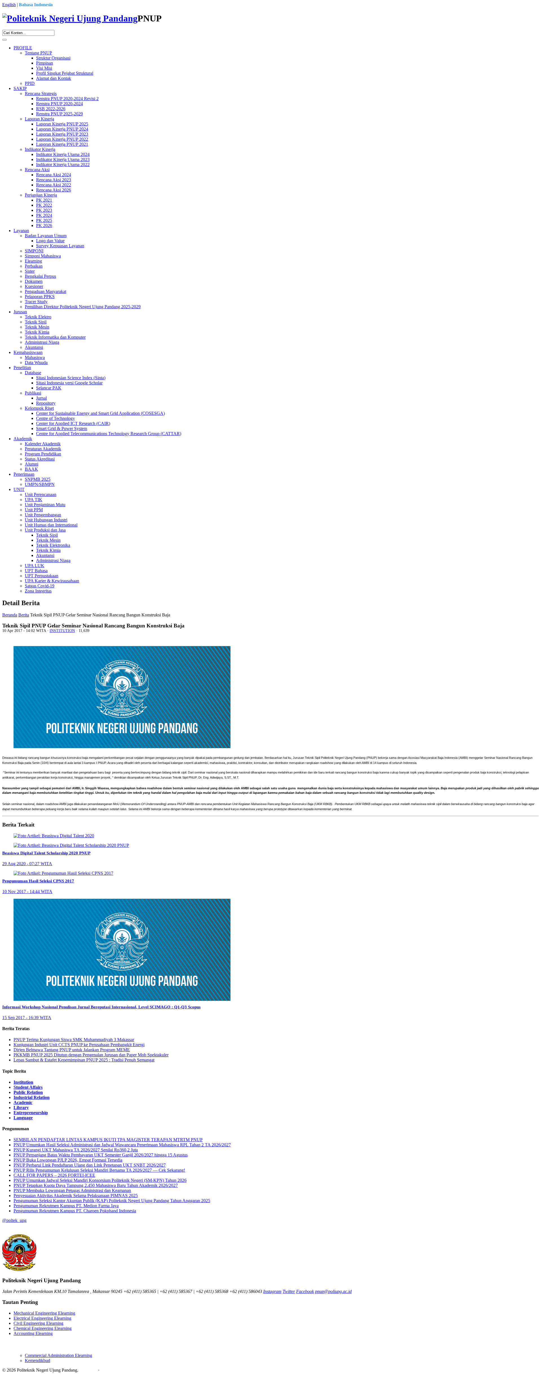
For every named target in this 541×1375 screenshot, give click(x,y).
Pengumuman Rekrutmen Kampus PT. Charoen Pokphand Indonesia (75, 1210)
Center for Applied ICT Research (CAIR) (73, 423)
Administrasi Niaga (42, 342)
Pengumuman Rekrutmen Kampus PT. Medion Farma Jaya (66, 1205)
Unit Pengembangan (43, 514)
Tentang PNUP (38, 52)
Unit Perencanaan (40, 494)
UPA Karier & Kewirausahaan (52, 580)
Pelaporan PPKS (40, 296)
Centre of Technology (55, 418)
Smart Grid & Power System (61, 428)
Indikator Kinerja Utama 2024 (63, 154)
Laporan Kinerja (39, 118)
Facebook (305, 1291)
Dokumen (34, 281)
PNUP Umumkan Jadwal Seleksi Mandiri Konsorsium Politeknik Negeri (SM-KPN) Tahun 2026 (100, 1180)
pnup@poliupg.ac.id (333, 1291)
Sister (30, 271)
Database (33, 372)
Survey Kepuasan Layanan (60, 245)
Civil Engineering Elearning (38, 1323)
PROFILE (23, 47)
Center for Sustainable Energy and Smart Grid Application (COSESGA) (100, 413)
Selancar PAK (48, 387)
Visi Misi (44, 68)
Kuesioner (34, 286)
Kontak (107, 1370)
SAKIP (20, 88)
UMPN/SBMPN (40, 484)
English (9, 4)
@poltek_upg (14, 1220)
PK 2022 (44, 205)
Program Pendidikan (43, 453)
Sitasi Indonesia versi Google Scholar (69, 382)
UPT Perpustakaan (41, 575)
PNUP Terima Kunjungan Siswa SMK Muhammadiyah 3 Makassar (74, 1039)
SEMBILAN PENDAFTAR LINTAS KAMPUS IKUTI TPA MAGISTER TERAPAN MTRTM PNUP (108, 1139)
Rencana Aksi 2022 (53, 184)
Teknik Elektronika (53, 545)
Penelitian (22, 367)
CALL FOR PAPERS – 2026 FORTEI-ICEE (54, 1175)
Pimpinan (44, 63)
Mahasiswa (35, 357)
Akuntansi (34, 347)
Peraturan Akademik (43, 448)
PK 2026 (44, 225)
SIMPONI (34, 250)
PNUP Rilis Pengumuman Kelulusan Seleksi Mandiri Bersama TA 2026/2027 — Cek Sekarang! (99, 1170)
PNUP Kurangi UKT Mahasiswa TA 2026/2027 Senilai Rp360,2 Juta (76, 1149)
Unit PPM (34, 509)
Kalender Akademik (43, 443)
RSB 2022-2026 (50, 108)
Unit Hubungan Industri (46, 519)
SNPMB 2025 (37, 479)
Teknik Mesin (37, 327)
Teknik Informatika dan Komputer (55, 337)
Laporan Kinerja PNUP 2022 (62, 139)
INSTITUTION (62, 631)
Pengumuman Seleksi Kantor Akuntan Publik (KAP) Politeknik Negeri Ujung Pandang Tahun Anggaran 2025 (112, 1200)
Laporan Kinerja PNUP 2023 (62, 134)
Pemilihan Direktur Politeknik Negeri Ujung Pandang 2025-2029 (83, 306)
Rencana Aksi (37, 169)
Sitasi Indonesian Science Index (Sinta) (70, 377)
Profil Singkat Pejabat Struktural (64, 73)
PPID (30, 83)
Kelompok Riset (39, 408)
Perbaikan (34, 266)
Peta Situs (88, 1370)
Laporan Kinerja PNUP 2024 (62, 129)
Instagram (272, 1291)
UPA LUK (34, 565)
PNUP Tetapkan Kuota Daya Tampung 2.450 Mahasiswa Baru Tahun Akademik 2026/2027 (96, 1185)
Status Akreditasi (40, 459)
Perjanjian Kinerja (41, 195)
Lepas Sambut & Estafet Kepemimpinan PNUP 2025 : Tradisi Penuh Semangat (84, 1059)
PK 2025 (44, 220)
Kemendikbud (37, 1360)
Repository (46, 403)
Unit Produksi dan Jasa (45, 530)
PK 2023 (44, 210)
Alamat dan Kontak (53, 78)
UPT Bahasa (36, 570)
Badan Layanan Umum (45, 235)
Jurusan (20, 311)
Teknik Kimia (37, 332)
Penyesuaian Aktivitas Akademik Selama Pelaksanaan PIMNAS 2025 (76, 1195)
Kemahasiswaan (28, 352)
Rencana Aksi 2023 (53, 179)
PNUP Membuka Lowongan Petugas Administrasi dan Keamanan (72, 1190)
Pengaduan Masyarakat (45, 291)
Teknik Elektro (38, 316)
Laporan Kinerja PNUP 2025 (62, 124)
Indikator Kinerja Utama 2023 (63, 159)
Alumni (31, 464)
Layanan (21, 230)
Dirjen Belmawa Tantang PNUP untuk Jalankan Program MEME (72, 1049)
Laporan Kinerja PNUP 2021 (62, 144)
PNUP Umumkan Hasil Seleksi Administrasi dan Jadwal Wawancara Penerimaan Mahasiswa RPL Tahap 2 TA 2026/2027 (122, 1144)
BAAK (31, 469)
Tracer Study (36, 301)
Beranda (9, 614)
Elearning (33, 261)
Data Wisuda (36, 362)
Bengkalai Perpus (40, 276)
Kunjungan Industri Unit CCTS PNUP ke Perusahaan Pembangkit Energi (79, 1044)
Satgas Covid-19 (39, 585)
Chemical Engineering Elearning (43, 1328)
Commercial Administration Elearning (58, 1355)
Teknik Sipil (35, 321)
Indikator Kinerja (40, 149)
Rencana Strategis (41, 93)
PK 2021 (44, 200)
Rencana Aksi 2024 (53, 174)
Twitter (289, 1291)
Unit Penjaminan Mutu (45, 504)
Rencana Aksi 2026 (53, 190)
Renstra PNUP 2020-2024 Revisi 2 (67, 98)
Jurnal (41, 398)
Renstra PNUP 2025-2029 (59, 113)
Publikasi (33, 393)
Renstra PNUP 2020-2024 (59, 103)
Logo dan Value (50, 240)
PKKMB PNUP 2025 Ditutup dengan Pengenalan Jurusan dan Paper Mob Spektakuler (91, 1054)
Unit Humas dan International (51, 525)
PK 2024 (44, 215)
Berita (23, 614)
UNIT (19, 489)
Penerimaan (24, 474)
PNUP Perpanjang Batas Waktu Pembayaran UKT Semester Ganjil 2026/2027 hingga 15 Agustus (101, 1155)
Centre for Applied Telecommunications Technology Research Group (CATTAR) (108, 433)
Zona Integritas (38, 591)
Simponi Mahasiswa (43, 256)
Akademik (23, 438)
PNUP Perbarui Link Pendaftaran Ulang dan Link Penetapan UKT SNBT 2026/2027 (90, 1165)
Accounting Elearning (33, 1333)
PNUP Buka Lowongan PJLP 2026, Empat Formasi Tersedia (68, 1160)
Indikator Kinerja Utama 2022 (63, 164)
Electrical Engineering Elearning (42, 1318)
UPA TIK (33, 499)
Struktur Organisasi (53, 58)
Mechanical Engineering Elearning (44, 1313)
